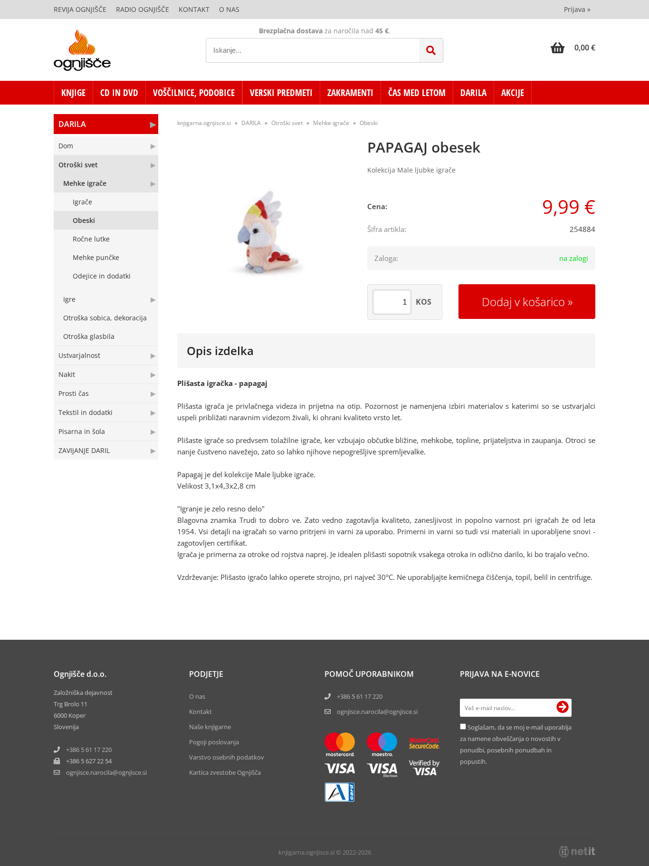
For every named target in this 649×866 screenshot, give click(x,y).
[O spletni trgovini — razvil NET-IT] (577, 851)
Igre (69, 299)
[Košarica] (573, 47)
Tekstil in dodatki (85, 412)
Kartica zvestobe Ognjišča (225, 772)
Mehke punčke (96, 257)
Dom (65, 145)
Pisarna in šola (81, 431)
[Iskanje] (431, 50)
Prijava (577, 9)
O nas (229, 9)
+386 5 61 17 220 (89, 749)
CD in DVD (119, 93)
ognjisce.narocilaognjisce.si (106, 772)
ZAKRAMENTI (350, 93)
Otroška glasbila (89, 336)
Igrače (82, 201)
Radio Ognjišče (142, 9)
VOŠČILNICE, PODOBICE (194, 93)
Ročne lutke (91, 238)
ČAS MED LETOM (417, 93)
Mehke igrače (84, 183)
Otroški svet (78, 164)
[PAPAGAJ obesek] (262, 231)
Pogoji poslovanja (214, 742)
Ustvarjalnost (79, 355)
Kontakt (194, 9)
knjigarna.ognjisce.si (204, 123)
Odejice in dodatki (102, 275)
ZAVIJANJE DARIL (84, 450)
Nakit (66, 374)
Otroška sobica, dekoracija (105, 317)
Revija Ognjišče (80, 9)
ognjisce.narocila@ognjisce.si (377, 711)
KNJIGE (73, 93)
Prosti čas (73, 393)
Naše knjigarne (210, 726)
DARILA (473, 93)
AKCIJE (512, 93)
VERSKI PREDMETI (281, 93)
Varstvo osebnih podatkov (226, 757)
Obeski (84, 220)
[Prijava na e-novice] (563, 708)
